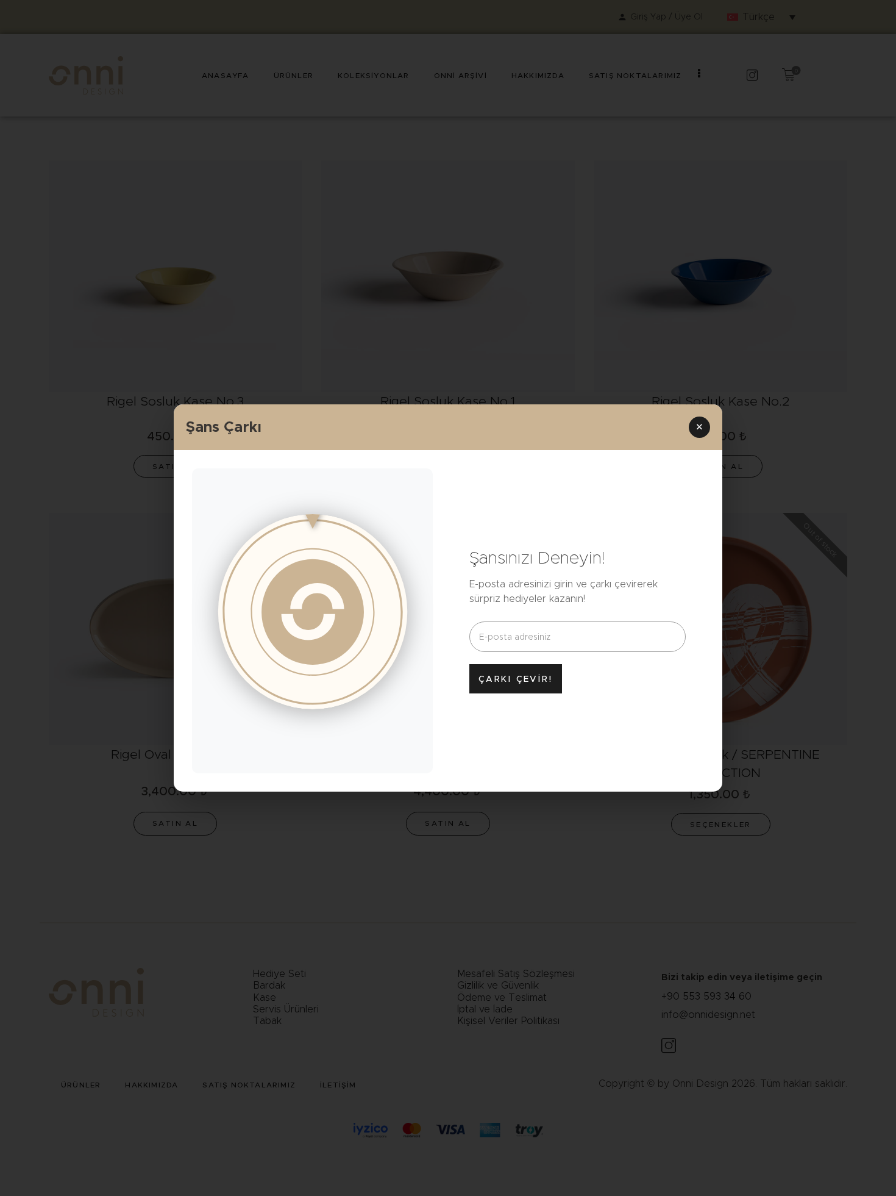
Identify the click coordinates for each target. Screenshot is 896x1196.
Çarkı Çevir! (515, 678)
